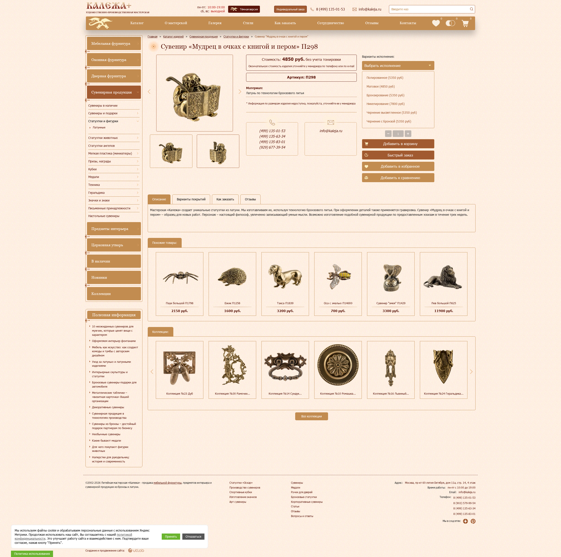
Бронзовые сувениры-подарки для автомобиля (114, 384)
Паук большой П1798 (179, 303)
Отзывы (371, 23)
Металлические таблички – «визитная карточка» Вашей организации (110, 396)
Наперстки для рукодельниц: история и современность (111, 459)
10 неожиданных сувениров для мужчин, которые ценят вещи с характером (112, 330)
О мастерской (176, 23)
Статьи (295, 506)
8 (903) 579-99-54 (464, 503)
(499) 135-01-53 (272, 131)
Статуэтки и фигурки (103, 121)
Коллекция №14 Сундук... (285, 393)
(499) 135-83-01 (272, 142)
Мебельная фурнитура (110, 43)
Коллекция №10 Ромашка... (338, 393)
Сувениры (297, 482)
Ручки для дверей (301, 492)
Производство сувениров (244, 487)
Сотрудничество (330, 23)
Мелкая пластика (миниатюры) (110, 153)
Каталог (137, 23)
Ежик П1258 (232, 303)
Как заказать (285, 23)
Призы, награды (99, 161)
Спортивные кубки (240, 492)
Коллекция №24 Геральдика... (443, 393)
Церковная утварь (107, 245)
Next (240, 91)
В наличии (100, 261)
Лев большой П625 (443, 303)
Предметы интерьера (109, 228)
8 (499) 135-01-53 (464, 497)
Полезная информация (114, 315)
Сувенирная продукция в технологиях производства (109, 415)
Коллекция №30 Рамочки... (232, 393)
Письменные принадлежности (109, 208)
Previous (149, 91)
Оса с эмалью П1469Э (338, 303)
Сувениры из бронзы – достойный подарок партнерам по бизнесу (114, 426)
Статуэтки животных (103, 138)
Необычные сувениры (106, 434)
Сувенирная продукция (111, 92)
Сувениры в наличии (102, 105)
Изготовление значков (243, 496)
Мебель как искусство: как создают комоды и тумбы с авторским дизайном (115, 351)
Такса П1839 (285, 303)
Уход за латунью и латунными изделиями (111, 364)
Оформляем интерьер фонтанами (114, 341)
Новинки (99, 277)
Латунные (99, 127)
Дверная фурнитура (108, 76)
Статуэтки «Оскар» (241, 482)
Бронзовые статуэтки (304, 496)
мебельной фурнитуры (167, 482)
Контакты (408, 23)
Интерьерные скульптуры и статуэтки (110, 374)
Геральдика (96, 192)
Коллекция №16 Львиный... (391, 393)
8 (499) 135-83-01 (464, 513)
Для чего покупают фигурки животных (110, 449)
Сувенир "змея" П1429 (390, 303)
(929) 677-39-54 (272, 147)
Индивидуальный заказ (290, 9)
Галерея (215, 23)
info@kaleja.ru (331, 131)
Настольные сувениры (103, 216)
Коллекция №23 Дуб (179, 393)
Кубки (92, 169)
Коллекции (101, 293)
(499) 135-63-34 (272, 136)
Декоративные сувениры (108, 407)
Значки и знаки (99, 200)
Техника (94, 185)
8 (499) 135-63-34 (464, 508)
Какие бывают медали (106, 440)
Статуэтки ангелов (101, 145)
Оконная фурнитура (108, 59)
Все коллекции (311, 416)
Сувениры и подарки (102, 113)
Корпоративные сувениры (307, 501)
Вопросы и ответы (302, 515)
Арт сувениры (237, 501)
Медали (93, 177)
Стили (248, 23)
